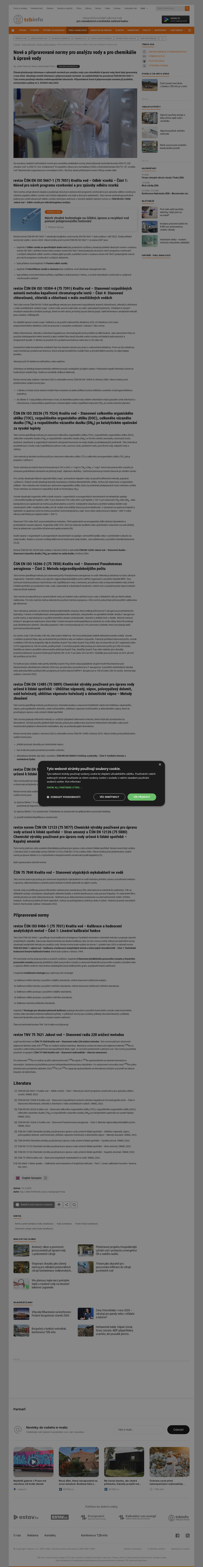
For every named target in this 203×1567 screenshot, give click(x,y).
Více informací (73, 781)
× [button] (160, 764)
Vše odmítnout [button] (109, 796)
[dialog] (101, 783)
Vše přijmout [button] (142, 796)
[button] (101, 787)
